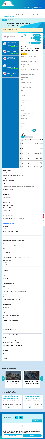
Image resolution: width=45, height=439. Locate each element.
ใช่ (16, 417)
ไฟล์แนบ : (5, 407)
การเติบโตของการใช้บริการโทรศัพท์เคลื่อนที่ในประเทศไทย (31, 382)
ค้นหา (34, 130)
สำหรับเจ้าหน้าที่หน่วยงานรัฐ (37, 7)
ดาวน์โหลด (24, 54)
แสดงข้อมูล (23, 135)
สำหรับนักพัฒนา (27, 7)
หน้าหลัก (4, 15)
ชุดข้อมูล (9, 15)
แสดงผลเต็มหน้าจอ (36, 43)
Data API (37, 35)
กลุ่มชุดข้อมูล (11, 19)
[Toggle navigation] (4, 11)
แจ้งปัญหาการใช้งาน (37, 420)
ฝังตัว (38, 40)
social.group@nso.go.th (8, 223)
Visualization (37, 38)
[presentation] (3, 378)
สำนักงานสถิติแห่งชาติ (33, 15)
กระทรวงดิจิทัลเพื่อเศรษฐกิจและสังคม (19, 15)
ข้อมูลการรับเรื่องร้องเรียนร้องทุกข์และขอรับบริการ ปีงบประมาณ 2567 (11, 397)
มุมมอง (22, 35)
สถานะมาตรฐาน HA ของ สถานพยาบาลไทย (13, 382)
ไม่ (21, 417)
